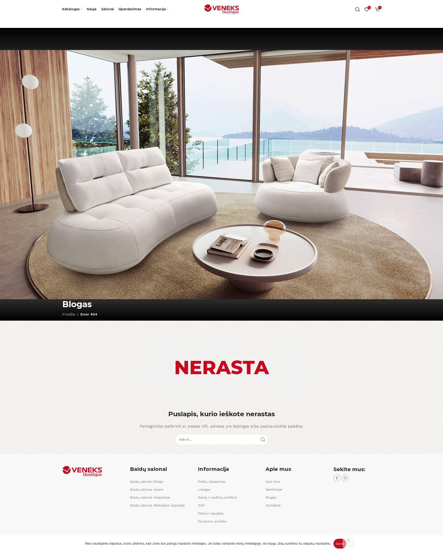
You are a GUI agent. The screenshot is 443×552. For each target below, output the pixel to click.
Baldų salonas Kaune (146, 489)
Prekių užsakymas (211, 481)
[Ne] (348, 542)
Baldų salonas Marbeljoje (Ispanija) (157, 505)
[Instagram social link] (345, 478)
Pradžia (68, 314)
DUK (201, 505)
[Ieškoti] (357, 9)
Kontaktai (273, 505)
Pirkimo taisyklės (211, 513)
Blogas (271, 497)
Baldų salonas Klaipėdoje (150, 497)
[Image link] (82, 471)
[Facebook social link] (336, 478)
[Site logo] (221, 9)
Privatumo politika (212, 521)
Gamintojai (274, 489)
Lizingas (204, 489)
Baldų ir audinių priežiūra (217, 497)
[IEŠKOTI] (262, 439)
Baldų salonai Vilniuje (146, 481)
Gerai (340, 543)
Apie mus (273, 481)
